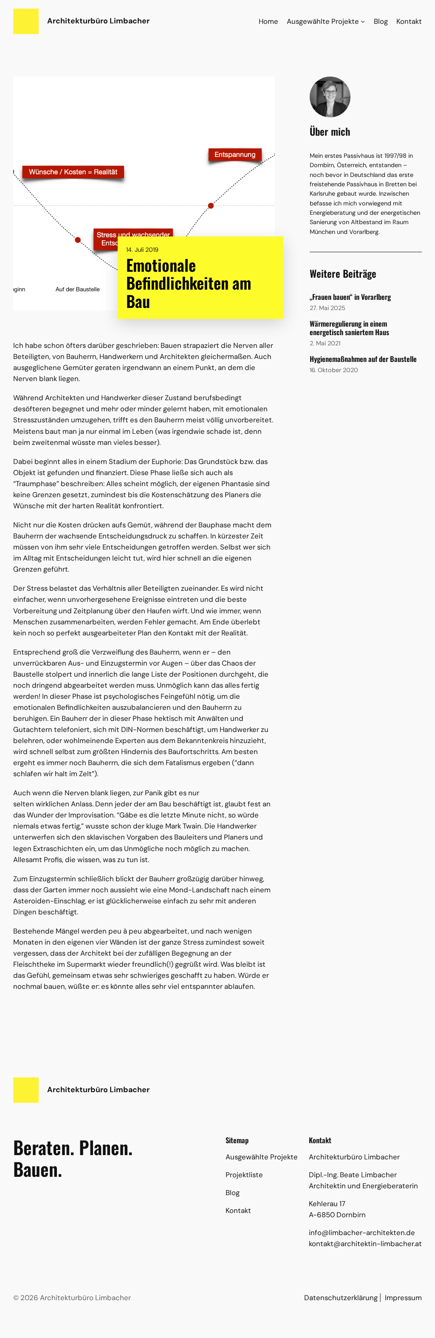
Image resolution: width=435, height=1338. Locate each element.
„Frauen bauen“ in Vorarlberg (350, 297)
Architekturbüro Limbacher (98, 21)
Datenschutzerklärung (341, 1297)
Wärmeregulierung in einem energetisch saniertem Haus (349, 327)
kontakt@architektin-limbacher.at (365, 1243)
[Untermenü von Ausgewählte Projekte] (363, 21)
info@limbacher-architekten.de (362, 1232)
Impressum (403, 1297)
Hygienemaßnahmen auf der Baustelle (363, 359)
